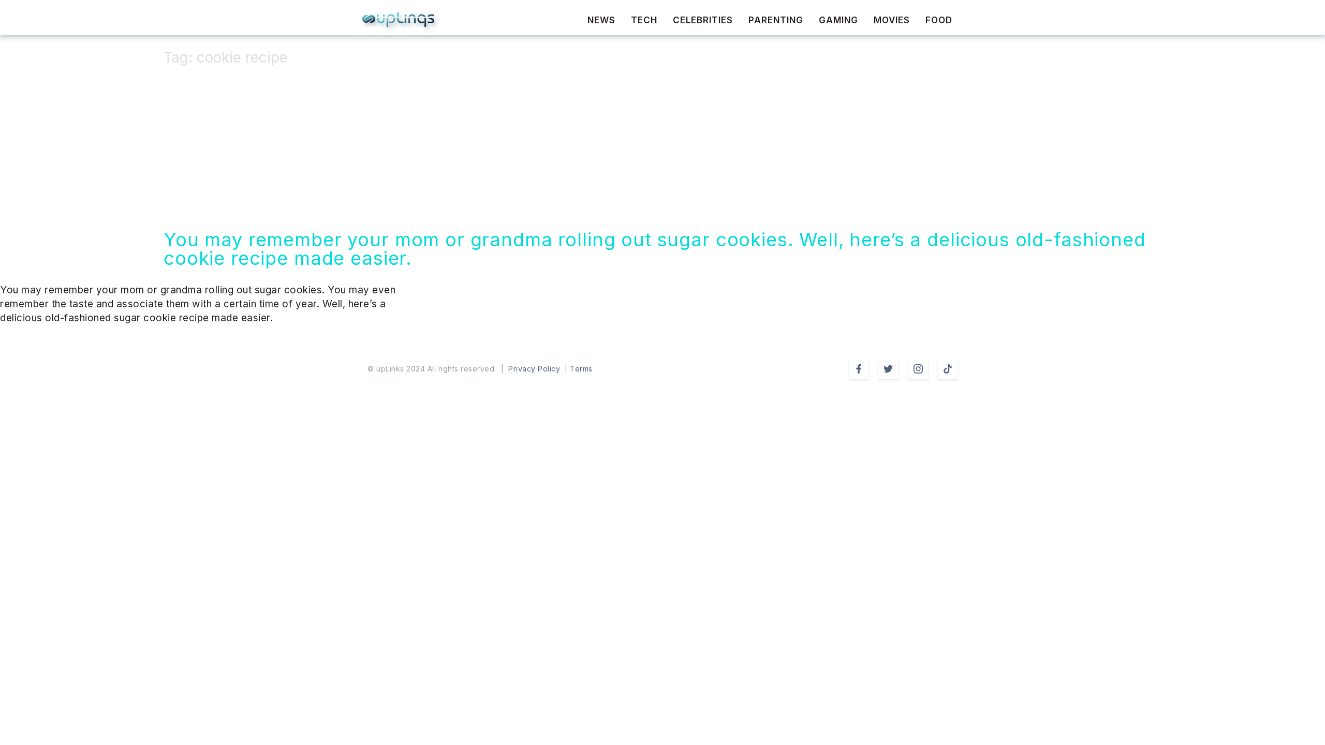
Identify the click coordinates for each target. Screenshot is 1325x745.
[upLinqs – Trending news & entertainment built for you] (398, 19)
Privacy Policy (534, 368)
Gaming (838, 20)
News (601, 20)
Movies (892, 20)
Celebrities (703, 20)
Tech (644, 20)
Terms (581, 368)
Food (938, 20)
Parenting (775, 20)
